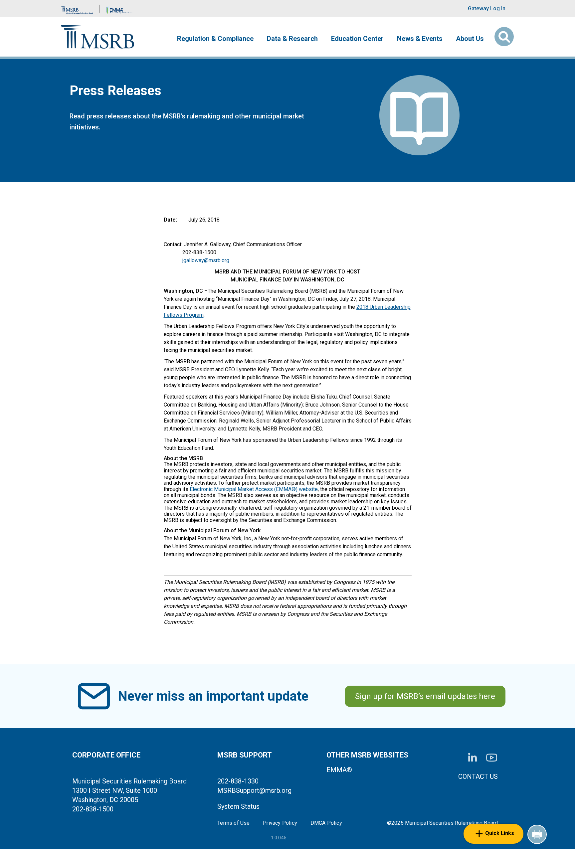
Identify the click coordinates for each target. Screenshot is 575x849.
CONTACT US (478, 776)
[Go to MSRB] (77, 8)
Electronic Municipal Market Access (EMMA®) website (254, 489)
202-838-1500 (92, 809)
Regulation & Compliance (215, 38)
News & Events (420, 38)
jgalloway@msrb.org (205, 260)
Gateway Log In (486, 8)
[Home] (97, 37)
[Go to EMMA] (119, 8)
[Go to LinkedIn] (472, 758)
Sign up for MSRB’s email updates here (425, 696)
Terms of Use (233, 823)
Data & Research (292, 38)
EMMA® (339, 770)
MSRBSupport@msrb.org (254, 790)
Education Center (357, 38)
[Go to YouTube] (491, 757)
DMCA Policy (326, 823)
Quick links (499, 833)
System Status (238, 806)
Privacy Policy (280, 823)
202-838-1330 (238, 781)
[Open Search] (504, 36)
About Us (470, 38)
